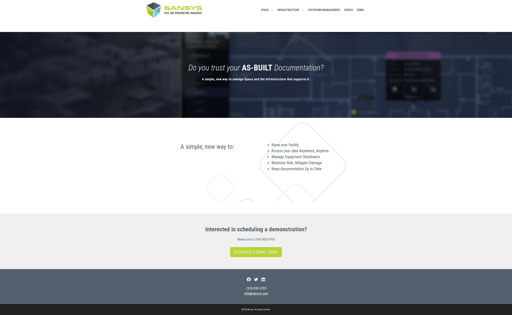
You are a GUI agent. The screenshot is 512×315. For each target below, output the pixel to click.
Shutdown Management (324, 10)
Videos (348, 10)
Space (265, 10)
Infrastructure (288, 10)
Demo (360, 10)
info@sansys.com (256, 293)
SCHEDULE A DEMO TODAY (256, 252)
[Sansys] (175, 10)
